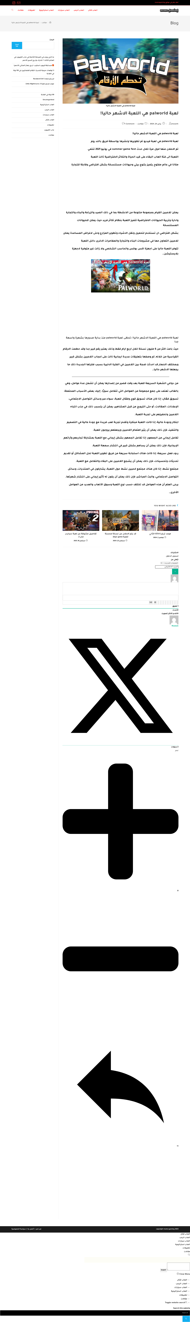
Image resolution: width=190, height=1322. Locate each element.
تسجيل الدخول (172, 556)
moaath (174, 124)
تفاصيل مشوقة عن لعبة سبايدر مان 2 (81, 535)
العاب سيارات (48, 115)
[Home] (50, 23)
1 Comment (129, 124)
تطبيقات (50, 125)
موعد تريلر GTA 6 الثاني (160, 534)
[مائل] (175, 603)
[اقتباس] (163, 603)
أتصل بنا (31, 1229)
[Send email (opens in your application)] (18, 3)
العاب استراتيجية (47, 105)
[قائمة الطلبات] (168, 603)
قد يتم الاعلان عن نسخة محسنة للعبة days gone (120, 535)
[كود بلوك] (161, 603)
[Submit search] (186, 1319)
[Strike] (170, 603)
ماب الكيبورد (49, 130)
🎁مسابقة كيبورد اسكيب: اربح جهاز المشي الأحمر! (34, 66)
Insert (163, 1270)
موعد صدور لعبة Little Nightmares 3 (40, 84)
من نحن (38, 1229)
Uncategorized (48, 100)
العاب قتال (49, 120)
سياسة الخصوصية (19, 1229)
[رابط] (158, 603)
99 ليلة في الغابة (47, 95)
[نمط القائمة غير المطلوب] (165, 603)
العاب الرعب (49, 110)
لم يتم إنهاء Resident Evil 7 (43, 79)
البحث (51, 40)
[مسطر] (173, 603)
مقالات (140, 124)
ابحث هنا (17, 45)
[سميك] (177, 603)
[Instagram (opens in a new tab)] (14, 3)
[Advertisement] (120, 189)
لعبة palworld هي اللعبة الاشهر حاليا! (25, 23)
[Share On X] (120, 743)
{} (155, 602)
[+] (151, 602)
